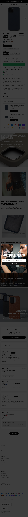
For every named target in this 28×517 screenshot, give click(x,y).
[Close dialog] (26, 246)
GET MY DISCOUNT (14, 263)
